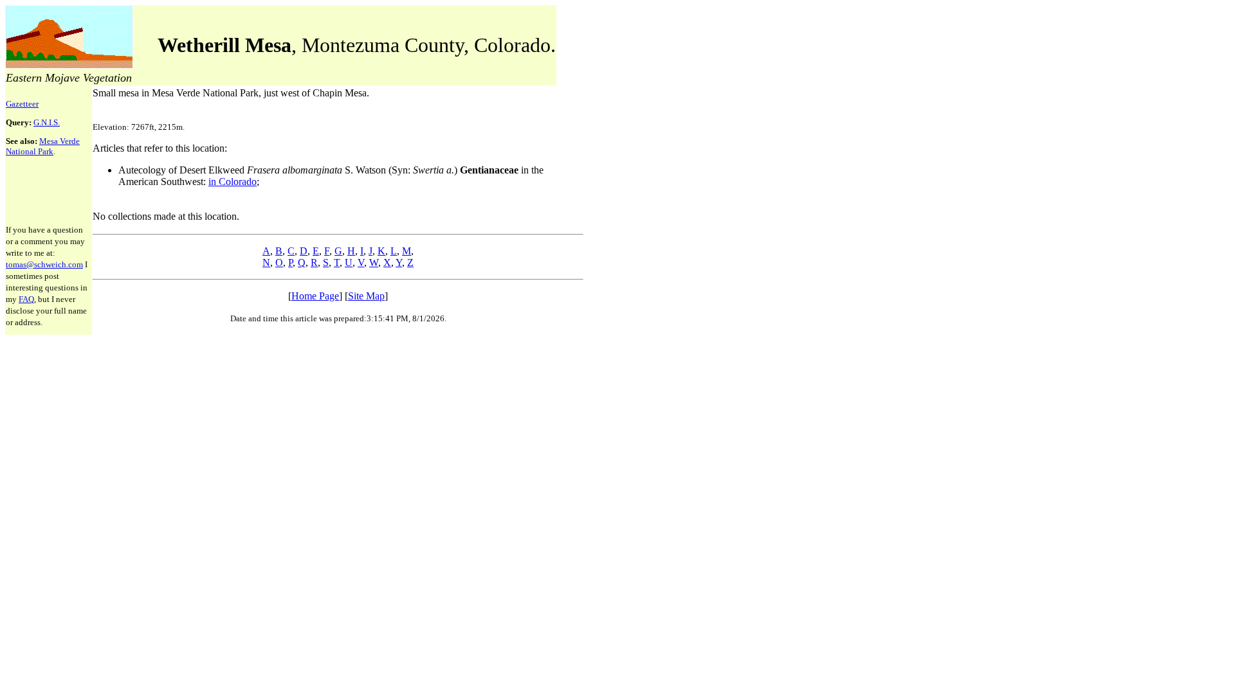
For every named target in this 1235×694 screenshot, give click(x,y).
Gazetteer (22, 104)
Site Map (366, 295)
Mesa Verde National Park (43, 146)
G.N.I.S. (46, 122)
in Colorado (232, 181)
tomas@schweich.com (44, 264)
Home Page (315, 295)
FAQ (26, 299)
